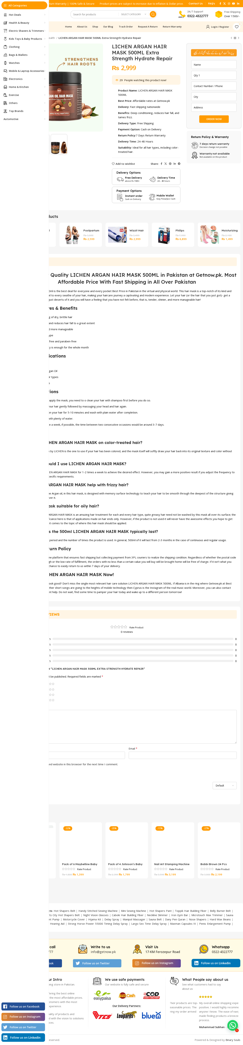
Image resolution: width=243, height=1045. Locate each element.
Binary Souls (233, 1040)
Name (22, 748)
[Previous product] (231, 38)
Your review (25, 707)
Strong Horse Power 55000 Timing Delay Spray (98, 923)
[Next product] (238, 38)
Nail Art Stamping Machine (171, 864)
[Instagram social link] (229, 3)
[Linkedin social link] (238, 3)
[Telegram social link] (179, 163)
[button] (232, 1025)
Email (133, 748)
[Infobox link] (196, 3)
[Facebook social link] (220, 3)
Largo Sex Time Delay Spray (149, 923)
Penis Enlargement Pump (215, 923)
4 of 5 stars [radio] (50, 684)
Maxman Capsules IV (183, 923)
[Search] (153, 14)
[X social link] (224, 3)
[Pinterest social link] (170, 163)
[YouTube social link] (233, 3)
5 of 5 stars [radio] (53, 684)
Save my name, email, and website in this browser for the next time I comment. (69, 764)
